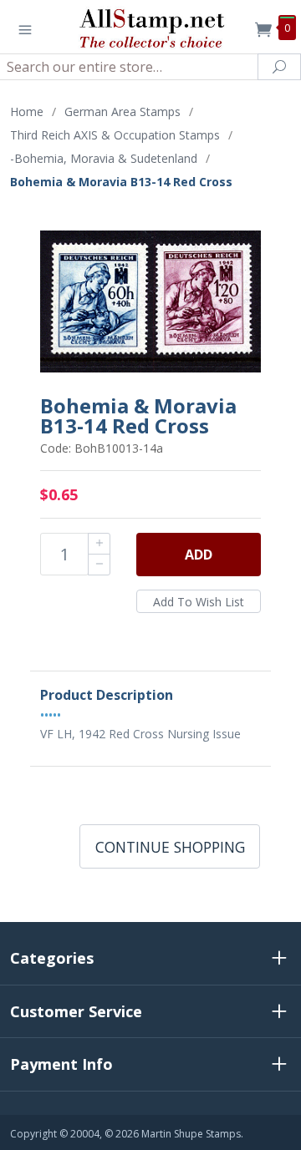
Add (198, 554)
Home (26, 111)
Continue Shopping (170, 847)
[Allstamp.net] (150, 27)
